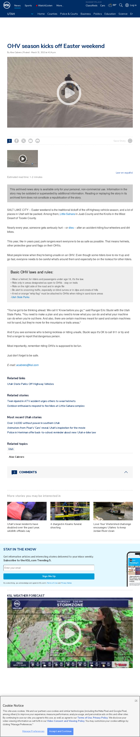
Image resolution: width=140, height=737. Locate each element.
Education (110, 14)
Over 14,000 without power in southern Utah (33, 423)
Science (123, 14)
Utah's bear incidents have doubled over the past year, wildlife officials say (23, 527)
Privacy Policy (100, 717)
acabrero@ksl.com (27, 365)
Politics (98, 14)
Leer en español (124, 173)
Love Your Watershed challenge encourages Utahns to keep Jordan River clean (112, 527)
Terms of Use (52, 583)
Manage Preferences (33, 731)
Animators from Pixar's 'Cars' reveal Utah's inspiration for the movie (46, 428)
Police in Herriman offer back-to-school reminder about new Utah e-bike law (51, 432)
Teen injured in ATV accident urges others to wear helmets (41, 401)
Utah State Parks (20, 297)
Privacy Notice (66, 583)
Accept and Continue (60, 731)
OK (136, 700)
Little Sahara (67, 214)
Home (41, 14)
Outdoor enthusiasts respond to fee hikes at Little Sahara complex (45, 406)
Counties (52, 14)
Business (86, 14)
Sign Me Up (49, 576)
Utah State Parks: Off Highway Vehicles (30, 384)
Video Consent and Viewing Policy (66, 721)
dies (71, 228)
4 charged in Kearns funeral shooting (66, 525)
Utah (10, 449)
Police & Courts (69, 14)
